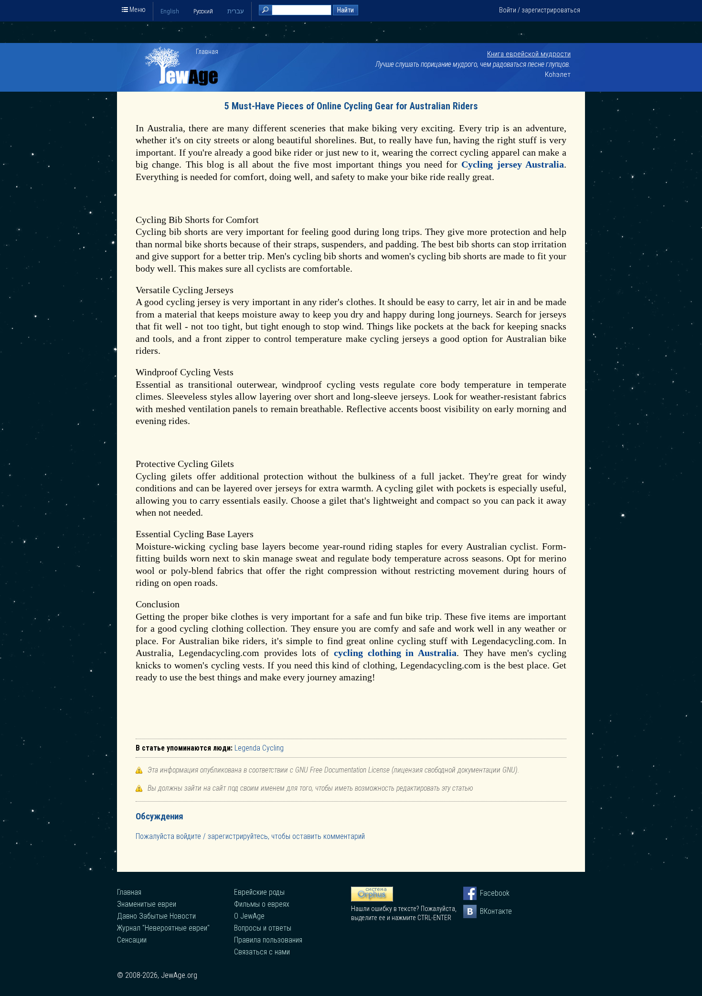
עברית (235, 11)
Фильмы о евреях (261, 904)
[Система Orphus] (372, 899)
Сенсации (132, 939)
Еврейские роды (259, 892)
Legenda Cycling (259, 747)
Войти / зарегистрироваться (539, 10)
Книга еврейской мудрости (529, 54)
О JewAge (249, 916)
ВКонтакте (486, 911)
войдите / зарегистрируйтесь (222, 836)
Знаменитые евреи (146, 904)
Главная (207, 51)
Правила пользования (268, 939)
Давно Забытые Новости (156, 916)
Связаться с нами (262, 951)
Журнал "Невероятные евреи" (163, 927)
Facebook (486, 893)
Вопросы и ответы (262, 927)
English (169, 11)
